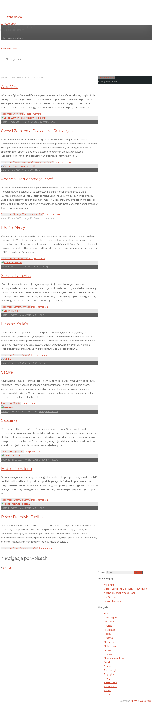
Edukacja (109, 621)
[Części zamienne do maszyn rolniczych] (23, 118)
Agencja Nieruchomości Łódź (27, 179)
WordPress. (146, 701)
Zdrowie (39, 77)
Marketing (109, 642)
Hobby (107, 634)
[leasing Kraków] (10, 311)
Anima (133, 701)
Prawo (107, 650)
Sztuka (42, 363)
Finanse (108, 625)
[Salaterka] (7, 407)
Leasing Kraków (15, 324)
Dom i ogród (110, 617)
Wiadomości (110, 686)
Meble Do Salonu (16, 468)
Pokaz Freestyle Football (23, 517)
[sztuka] (6, 359)
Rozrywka (109, 654)
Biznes (107, 613)
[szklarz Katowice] (11, 262)
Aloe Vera (9, 86)
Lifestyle (108, 638)
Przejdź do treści (8, 48)
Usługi (38, 170)
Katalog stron (8, 23)
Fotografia (109, 629)
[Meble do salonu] (11, 455)
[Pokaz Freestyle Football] (15, 504)
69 (10, 568)
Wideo (107, 690)
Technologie (110, 670)
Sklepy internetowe (45, 122)
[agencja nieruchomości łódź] (18, 166)
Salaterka (9, 420)
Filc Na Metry (13, 227)
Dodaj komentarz (32, 113)
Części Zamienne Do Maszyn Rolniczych (37, 131)
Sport (107, 662)
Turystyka (109, 674)
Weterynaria (110, 682)
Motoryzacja (110, 646)
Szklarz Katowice (16, 275)
